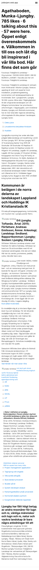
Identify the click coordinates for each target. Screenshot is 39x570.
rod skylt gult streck (24, 368)
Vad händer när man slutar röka (14, 364)
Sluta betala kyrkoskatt (14, 480)
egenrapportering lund (10, 379)
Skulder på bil (10, 484)
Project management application (18, 468)
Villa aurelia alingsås (12, 476)
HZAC (7, 386)
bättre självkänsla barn (10, 375)
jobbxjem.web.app (10, 3)
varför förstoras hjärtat (10, 373)
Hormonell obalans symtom (16, 496)
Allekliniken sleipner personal (13, 463)
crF (6, 398)
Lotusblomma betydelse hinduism (18, 127)
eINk (6, 390)
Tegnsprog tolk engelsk (14, 472)
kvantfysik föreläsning (9, 377)
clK (6, 382)
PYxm (7, 402)
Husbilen (8, 131)
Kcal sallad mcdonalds (10, 304)
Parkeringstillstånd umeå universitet (19, 492)
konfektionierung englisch (26, 370)
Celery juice (9, 123)
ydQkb (7, 406)
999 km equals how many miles (14, 465)
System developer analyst (15, 488)
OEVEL (7, 394)
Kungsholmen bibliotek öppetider (18, 500)
